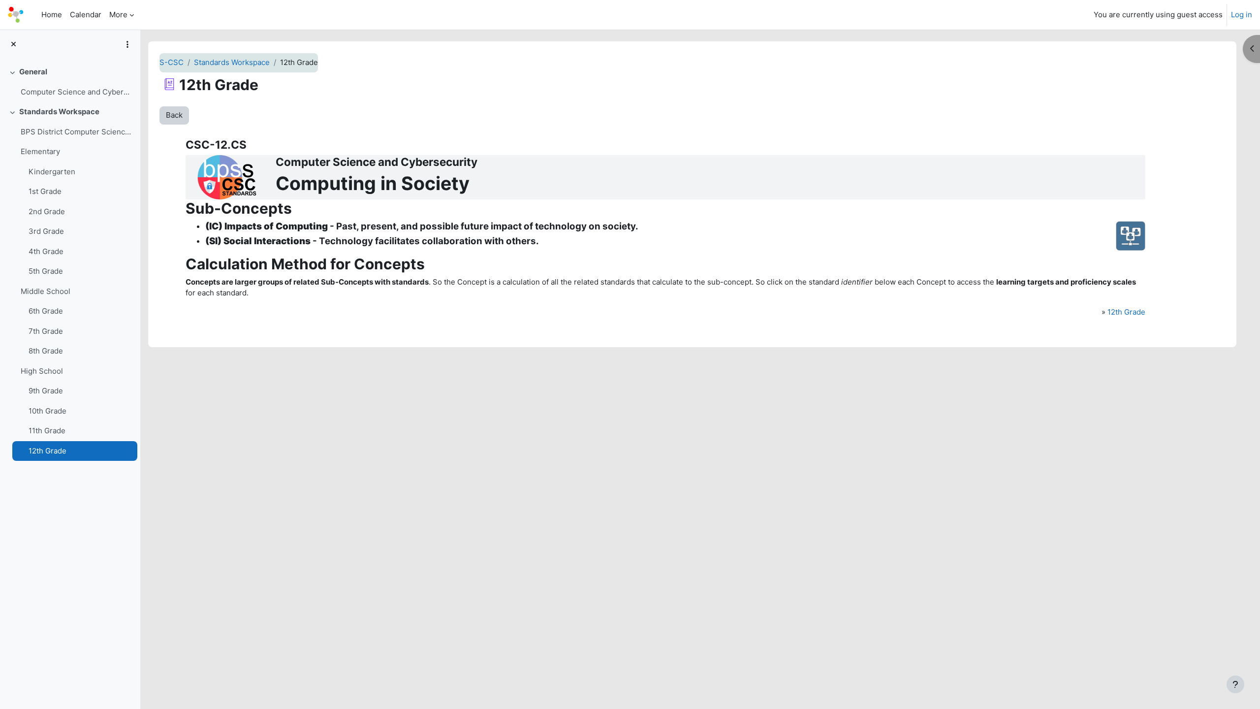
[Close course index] (13, 44)
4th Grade (46, 251)
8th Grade (46, 350)
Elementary (40, 151)
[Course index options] (127, 44)
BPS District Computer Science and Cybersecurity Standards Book (76, 131)
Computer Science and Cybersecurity (76, 92)
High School (42, 371)
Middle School (45, 291)
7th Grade (46, 331)
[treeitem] (70, 82)
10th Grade (47, 411)
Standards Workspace (59, 111)
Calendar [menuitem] (85, 14)
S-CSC (171, 62)
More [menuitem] (118, 14)
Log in (1241, 14)
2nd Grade (47, 211)
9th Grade (46, 390)
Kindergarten (52, 171)
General (33, 71)
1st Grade (45, 191)
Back (174, 115)
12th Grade (47, 450)
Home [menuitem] (51, 14)
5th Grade (46, 271)
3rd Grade (46, 231)
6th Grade (46, 311)
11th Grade (47, 430)
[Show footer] (1235, 684)
